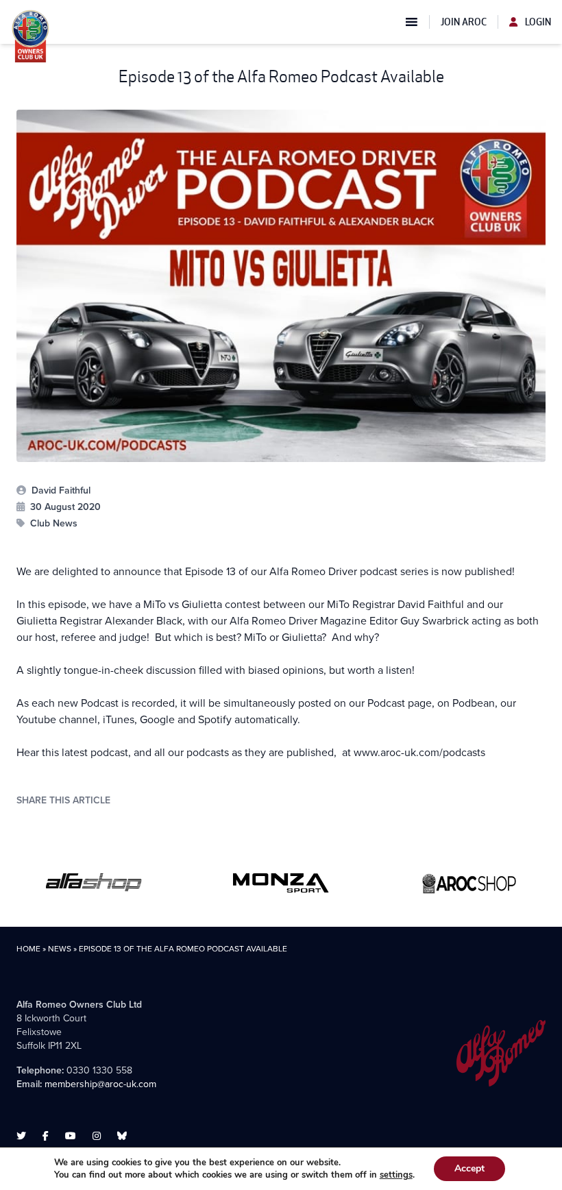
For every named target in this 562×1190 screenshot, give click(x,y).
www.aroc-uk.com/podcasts (419, 752)
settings (396, 1175)
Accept (469, 1168)
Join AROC (464, 22)
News (59, 949)
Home (28, 949)
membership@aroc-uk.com (100, 1084)
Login (537, 22)
